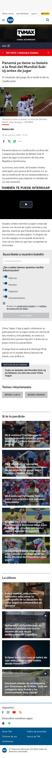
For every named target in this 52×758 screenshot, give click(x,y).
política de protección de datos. (26, 307)
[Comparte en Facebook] (4, 141)
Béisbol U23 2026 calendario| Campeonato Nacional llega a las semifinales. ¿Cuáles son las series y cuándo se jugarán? (26, 526)
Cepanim (34, 14)
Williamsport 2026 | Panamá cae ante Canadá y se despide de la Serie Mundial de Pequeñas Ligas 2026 (25, 555)
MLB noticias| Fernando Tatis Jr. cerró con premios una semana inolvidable (24, 499)
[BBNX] (4, 750)
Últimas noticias (8, 14)
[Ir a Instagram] (9, 712)
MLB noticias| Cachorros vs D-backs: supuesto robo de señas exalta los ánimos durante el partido (24, 440)
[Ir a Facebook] (3, 712)
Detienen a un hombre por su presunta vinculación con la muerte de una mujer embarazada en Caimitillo (23, 630)
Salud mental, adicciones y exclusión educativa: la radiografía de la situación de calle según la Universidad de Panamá (23, 599)
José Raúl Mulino (22, 14)
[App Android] (10, 723)
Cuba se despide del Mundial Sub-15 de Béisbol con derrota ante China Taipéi (25, 373)
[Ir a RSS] (21, 712)
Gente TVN (7, 731)
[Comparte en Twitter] (9, 141)
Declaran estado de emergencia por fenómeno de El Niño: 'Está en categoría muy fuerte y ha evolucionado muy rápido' (26, 688)
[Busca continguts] (47, 20)
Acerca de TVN (33, 736)
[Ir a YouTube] (15, 712)
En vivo (46, 13)
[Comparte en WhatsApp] (14, 141)
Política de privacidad (36, 731)
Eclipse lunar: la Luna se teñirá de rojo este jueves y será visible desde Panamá (26, 660)
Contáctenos (7, 741)
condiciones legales (26, 306)
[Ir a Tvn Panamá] (25, 20)
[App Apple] (4, 723)
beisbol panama (36, 394)
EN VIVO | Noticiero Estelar (22, 52)
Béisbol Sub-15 (12, 394)
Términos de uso (9, 736)
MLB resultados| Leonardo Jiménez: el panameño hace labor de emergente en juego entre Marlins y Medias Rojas (26, 468)
